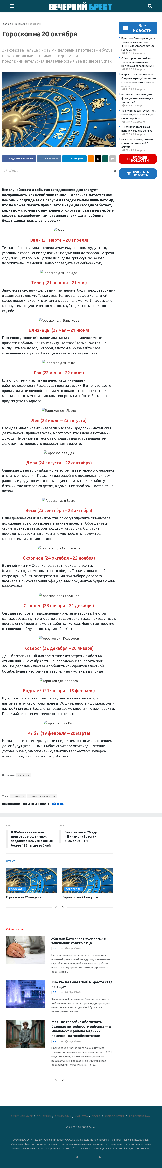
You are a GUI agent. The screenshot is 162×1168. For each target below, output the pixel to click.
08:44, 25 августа (135, 150)
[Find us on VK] (65, 1157)
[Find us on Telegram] (82, 1157)
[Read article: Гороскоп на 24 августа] (87, 880)
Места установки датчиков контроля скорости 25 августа (138, 143)
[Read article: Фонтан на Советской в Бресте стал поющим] (25, 994)
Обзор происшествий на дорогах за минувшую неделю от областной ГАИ (138, 62)
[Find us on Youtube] (94, 1157)
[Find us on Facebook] (59, 1157)
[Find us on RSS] (99, 1157)
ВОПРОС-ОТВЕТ (114, 1116)
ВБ (54, 948)
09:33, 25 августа (135, 134)
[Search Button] (150, 6)
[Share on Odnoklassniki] (91, 158)
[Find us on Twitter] (77, 1157)
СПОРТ (96, 1116)
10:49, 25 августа (135, 105)
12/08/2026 (74, 1041)
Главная (6, 24)
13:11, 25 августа (135, 53)
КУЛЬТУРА (81, 1116)
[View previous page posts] (56, 907)
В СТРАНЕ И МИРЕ (22, 1116)
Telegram (57, 803)
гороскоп (18, 796)
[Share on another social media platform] (112, 158)
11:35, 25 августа (135, 89)
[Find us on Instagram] (88, 1157)
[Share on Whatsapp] (105, 158)
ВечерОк (20, 24)
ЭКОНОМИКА (63, 1116)
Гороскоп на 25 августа (23, 897)
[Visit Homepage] (80, 6)
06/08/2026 (74, 948)
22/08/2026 (74, 992)
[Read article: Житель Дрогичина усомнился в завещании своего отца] (25, 950)
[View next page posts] (63, 907)
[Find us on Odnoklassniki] (71, 1157)
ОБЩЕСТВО (44, 1116)
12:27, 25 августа (135, 69)
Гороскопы (34, 24)
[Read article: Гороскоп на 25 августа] (31, 880)
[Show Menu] (12, 6)
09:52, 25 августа (135, 121)
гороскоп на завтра (42, 796)
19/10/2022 (10, 170)
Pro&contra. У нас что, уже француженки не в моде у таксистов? (137, 98)
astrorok (23, 775)
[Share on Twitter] (98, 158)
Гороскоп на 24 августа (80, 897)
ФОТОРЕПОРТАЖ (139, 1116)
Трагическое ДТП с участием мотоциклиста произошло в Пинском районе (138, 114)
